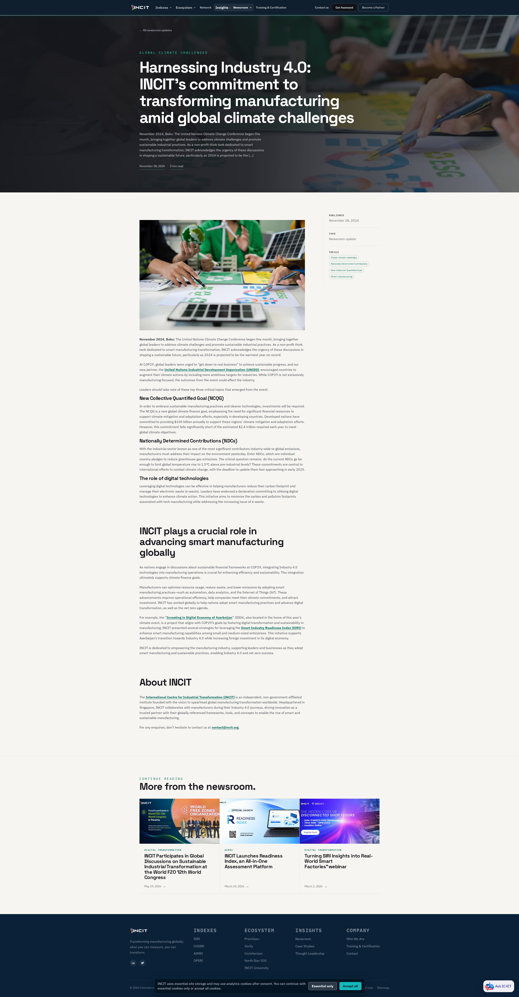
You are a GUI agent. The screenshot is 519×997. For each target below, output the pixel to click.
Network (205, 7)
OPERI (198, 960)
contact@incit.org (225, 727)
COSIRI (199, 946)
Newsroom (303, 939)
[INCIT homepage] (140, 7)
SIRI (197, 939)
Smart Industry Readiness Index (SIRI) (271, 628)
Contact (352, 953)
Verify (248, 946)
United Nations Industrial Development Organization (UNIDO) (211, 370)
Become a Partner (373, 7)
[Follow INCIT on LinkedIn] (133, 962)
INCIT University (256, 968)
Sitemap (383, 988)
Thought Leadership (309, 953)
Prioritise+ (252, 939)
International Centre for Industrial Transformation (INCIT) (190, 697)
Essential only (322, 986)
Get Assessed (344, 7)
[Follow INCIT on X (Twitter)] (142, 962)
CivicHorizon (253, 953)
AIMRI (198, 953)
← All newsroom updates (155, 30)
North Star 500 (255, 960)
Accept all (350, 986)
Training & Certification (271, 7)
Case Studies (304, 946)
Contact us (322, 7)
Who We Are (355, 939)
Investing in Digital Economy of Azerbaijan (199, 617)
